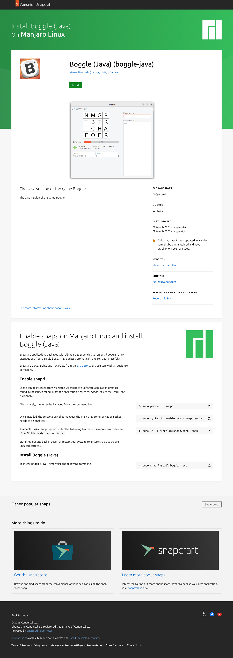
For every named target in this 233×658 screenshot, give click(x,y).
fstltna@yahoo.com (164, 281)
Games (114, 72)
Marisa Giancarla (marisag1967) (88, 72)
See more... (212, 504)
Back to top (19, 615)
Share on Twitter (204, 614)
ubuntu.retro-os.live (164, 265)
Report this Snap (162, 298)
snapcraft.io (135, 587)
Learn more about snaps (143, 575)
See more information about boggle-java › (45, 307)
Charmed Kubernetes (40, 630)
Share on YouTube (219, 614)
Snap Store (83, 365)
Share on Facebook (212, 614)
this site (95, 637)
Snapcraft (82, 637)
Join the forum (19, 637)
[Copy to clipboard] (209, 406)
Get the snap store (30, 575)
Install (75, 85)
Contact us (134, 645)
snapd (72, 637)
